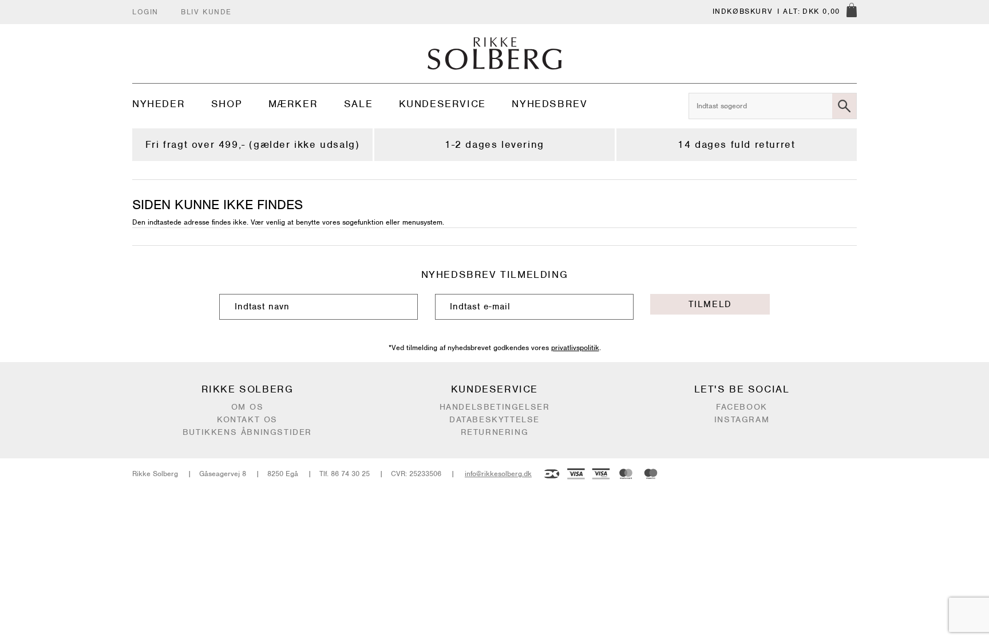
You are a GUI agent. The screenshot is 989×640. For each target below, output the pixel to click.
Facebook (742, 407)
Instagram (741, 419)
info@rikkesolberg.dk (498, 473)
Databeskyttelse (494, 419)
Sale (358, 103)
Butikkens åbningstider (247, 432)
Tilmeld (710, 304)
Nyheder (158, 103)
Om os (247, 407)
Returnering (495, 432)
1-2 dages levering (494, 144)
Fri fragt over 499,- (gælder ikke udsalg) (252, 144)
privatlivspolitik (575, 347)
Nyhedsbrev (549, 103)
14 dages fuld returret (736, 144)
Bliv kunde (206, 12)
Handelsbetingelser (495, 407)
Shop (226, 103)
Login (145, 12)
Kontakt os (247, 419)
